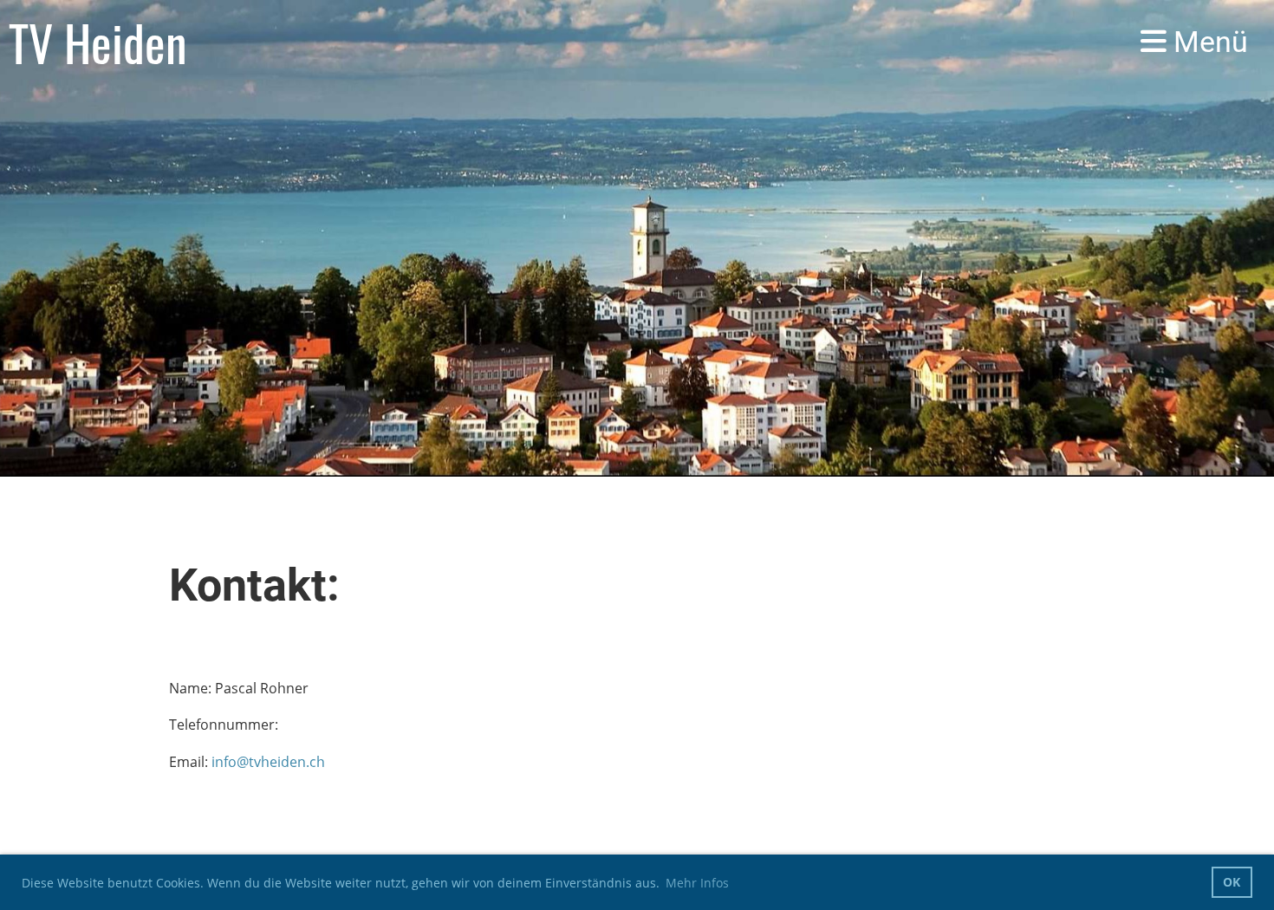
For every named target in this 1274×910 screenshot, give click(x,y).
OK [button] (1231, 882)
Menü (1207, 41)
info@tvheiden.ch (268, 761)
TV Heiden (98, 42)
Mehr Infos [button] (697, 882)
